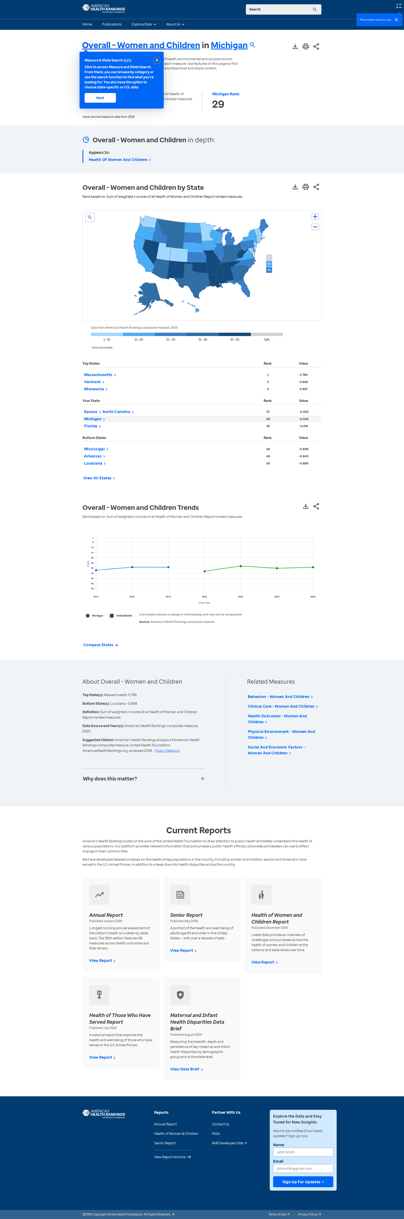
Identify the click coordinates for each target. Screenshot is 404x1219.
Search (255, 9)
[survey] (398, 5)
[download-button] (295, 47)
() (167, 750)
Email (278, 1161)
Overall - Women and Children (141, 45)
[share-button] (316, 46)
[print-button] (306, 47)
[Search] (315, 9)
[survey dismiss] (396, 20)
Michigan (229, 45)
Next (100, 98)
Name (278, 1144)
